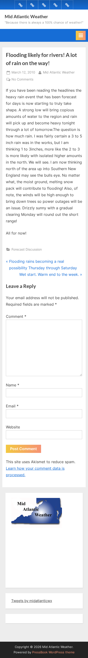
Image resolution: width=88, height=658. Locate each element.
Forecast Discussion (26, 249)
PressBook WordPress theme (53, 652)
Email (12, 406)
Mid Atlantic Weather (26, 16)
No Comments (22, 79)
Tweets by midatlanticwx (31, 600)
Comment (16, 316)
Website (13, 427)
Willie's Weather (30, 580)
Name (12, 385)
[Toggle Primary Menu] (81, 35)
